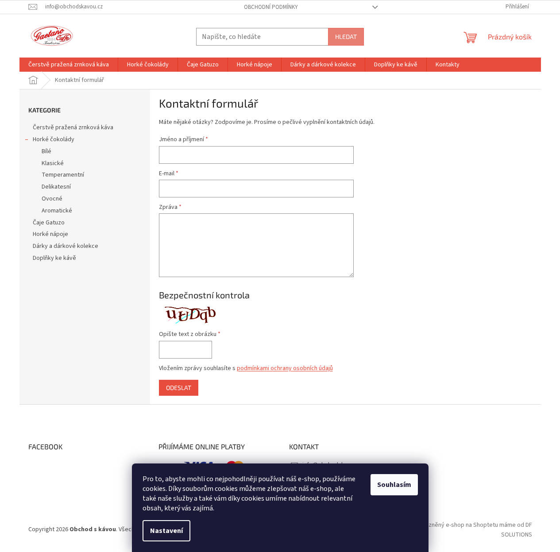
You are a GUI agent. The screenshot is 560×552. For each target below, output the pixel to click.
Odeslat (178, 387)
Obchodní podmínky (271, 7)
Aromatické (57, 210)
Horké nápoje (50, 234)
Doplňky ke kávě (54, 258)
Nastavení (166, 531)
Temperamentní (63, 174)
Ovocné (52, 198)
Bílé (46, 151)
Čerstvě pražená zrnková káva (73, 127)
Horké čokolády (53, 139)
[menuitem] (68, 65)
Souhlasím (394, 485)
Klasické (53, 163)
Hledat (346, 36)
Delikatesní (56, 186)
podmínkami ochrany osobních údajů (285, 368)
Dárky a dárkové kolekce (65, 246)
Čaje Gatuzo (49, 222)
